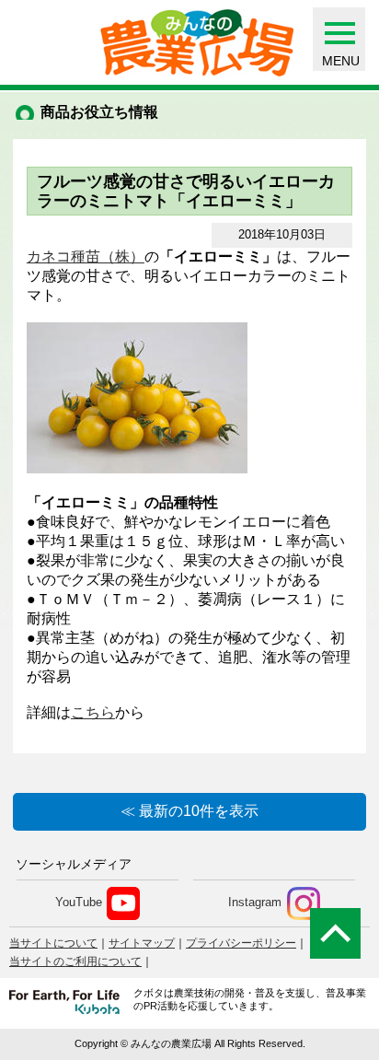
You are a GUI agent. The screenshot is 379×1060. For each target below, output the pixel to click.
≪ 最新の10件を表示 (189, 811)
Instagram (254, 903)
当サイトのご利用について (75, 961)
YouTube (78, 903)
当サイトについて (53, 943)
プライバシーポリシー (241, 943)
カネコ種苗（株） (85, 256)
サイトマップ (142, 943)
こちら (93, 712)
